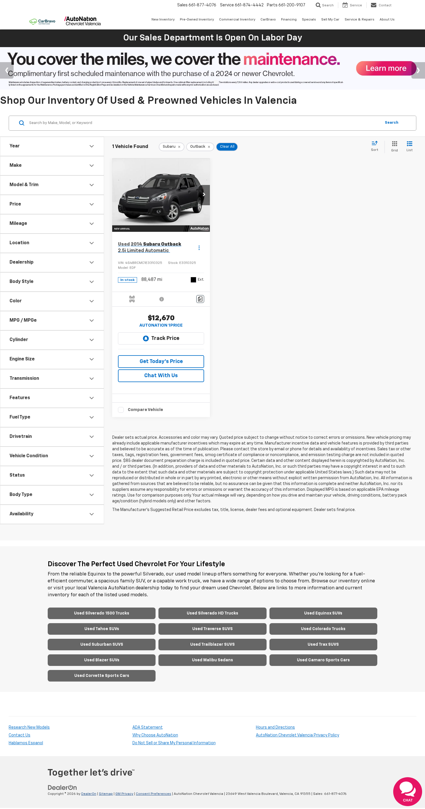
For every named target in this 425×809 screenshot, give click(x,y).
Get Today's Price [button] (161, 361)
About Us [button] (387, 19)
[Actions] (199, 248)
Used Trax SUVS (323, 645)
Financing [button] (289, 19)
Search (391, 123)
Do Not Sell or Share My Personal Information (174, 743)
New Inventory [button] (163, 19)
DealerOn (88, 794)
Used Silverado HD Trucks (212, 613)
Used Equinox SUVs (323, 613)
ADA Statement (147, 727)
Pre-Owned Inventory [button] (197, 19)
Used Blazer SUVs (101, 660)
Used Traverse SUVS (212, 629)
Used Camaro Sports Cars (323, 660)
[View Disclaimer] (162, 299)
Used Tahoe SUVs (101, 629)
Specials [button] (309, 19)
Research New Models (29, 727)
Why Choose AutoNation (155, 735)
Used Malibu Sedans (212, 660)
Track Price (165, 338)
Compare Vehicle (145, 410)
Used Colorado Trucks (323, 629)
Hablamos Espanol (26, 743)
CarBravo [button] (268, 19)
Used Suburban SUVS (101, 645)
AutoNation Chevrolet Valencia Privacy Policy (297, 735)
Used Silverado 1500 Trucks (101, 613)
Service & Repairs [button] (359, 19)
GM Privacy (124, 794)
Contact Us (19, 735)
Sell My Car (330, 19)
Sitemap (106, 794)
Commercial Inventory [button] (237, 19)
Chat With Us (161, 375)
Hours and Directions (275, 727)
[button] (204, 195)
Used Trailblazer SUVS (212, 645)
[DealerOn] (62, 788)
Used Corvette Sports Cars (101, 676)
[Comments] (200, 299)
